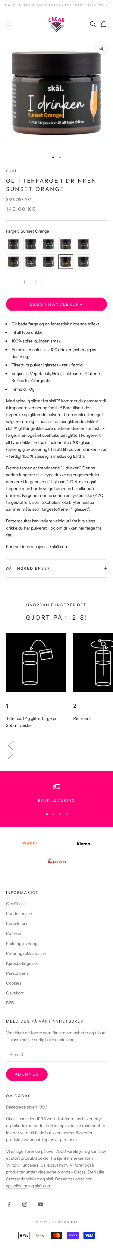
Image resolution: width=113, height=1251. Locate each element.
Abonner (27, 1074)
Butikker (14, 933)
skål (12, 171)
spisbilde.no (17, 1185)
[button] (56, 745)
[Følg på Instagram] (25, 1204)
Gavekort (15, 993)
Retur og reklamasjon (26, 953)
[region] (56, 793)
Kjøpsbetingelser (22, 963)
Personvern (17, 973)
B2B (10, 1003)
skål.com (43, 1185)
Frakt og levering (21, 943)
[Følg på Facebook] (9, 1204)
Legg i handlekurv (56, 304)
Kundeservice (19, 913)
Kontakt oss (17, 923)
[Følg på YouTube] (40, 1204)
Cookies (13, 983)
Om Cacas (16, 903)
